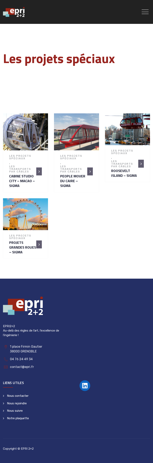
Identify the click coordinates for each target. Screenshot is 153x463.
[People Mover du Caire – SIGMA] (77, 133)
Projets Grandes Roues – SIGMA (22, 247)
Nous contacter (17, 396)
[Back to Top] (144, 456)
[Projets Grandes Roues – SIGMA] (26, 215)
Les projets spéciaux (20, 157)
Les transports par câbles (20, 169)
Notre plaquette (18, 418)
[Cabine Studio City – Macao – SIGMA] (26, 133)
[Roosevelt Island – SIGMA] (128, 130)
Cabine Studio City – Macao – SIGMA (22, 180)
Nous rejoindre (17, 403)
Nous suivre (15, 410)
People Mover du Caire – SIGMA (72, 180)
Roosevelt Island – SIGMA (124, 173)
